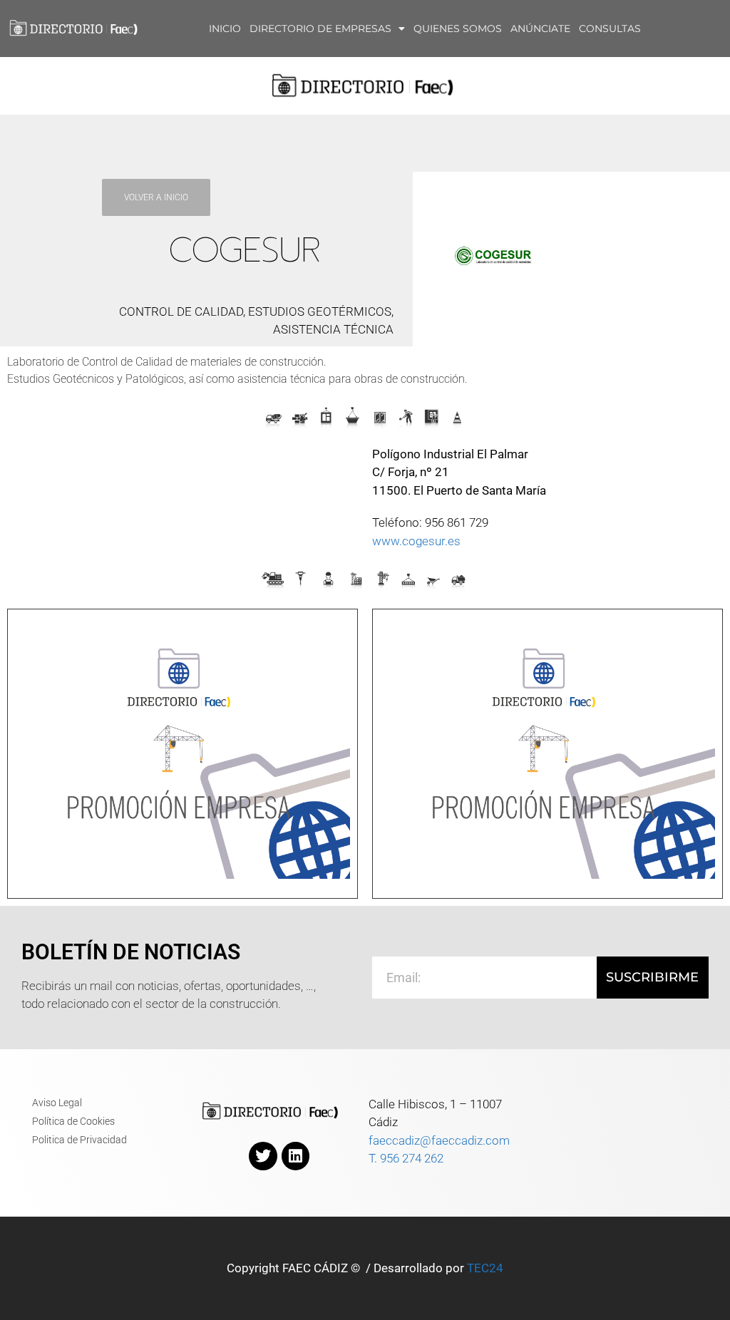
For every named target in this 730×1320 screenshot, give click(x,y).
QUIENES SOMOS (457, 28)
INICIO (225, 28)
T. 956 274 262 (406, 1158)
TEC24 (485, 1268)
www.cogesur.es (416, 541)
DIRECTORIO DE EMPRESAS (320, 28)
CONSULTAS (610, 28)
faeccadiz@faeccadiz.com (439, 1140)
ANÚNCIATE (540, 28)
